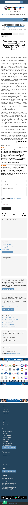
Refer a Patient (6, 433)
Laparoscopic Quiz (6, 460)
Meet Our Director (6, 247)
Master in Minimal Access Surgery (10, 326)
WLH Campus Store (7, 437)
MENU (25, 20)
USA (24, 29)
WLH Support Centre (7, 441)
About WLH (5, 409)
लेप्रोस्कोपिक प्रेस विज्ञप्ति (15, 27)
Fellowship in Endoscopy (8, 321)
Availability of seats (7, 417)
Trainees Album (6, 468)
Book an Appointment (7, 431)
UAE (20, 29)
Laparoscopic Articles (7, 459)
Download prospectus (8, 289)
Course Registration (7, 252)
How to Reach (6, 413)
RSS (4, 335)
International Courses (7, 445)
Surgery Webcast (6, 464)
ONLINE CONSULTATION (9, 471)
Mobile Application (6, 455)
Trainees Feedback (7, 420)
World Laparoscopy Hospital (12, 503)
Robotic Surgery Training (8, 246)
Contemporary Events (7, 443)
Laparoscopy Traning (7, 244)
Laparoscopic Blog (6, 462)
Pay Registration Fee (7, 435)
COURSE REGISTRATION (9, 447)
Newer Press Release (23, 214)
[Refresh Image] (5, 200)
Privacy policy (6, 424)
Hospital (15, 33)
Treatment (4, 36)
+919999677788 (15, 12)
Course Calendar (6, 249)
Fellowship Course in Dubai (8, 324)
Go (21, 2)
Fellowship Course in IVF (8, 322)
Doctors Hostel (6, 411)
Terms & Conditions (7, 422)
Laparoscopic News (7, 466)
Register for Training (8, 309)
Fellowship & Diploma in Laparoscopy (11, 319)
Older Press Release (5, 214)
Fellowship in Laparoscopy (8, 317)
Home (14, 214)
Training (21, 33)
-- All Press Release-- (6, 33)
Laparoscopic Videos (7, 457)
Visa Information (6, 439)
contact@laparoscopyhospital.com (15, 14)
